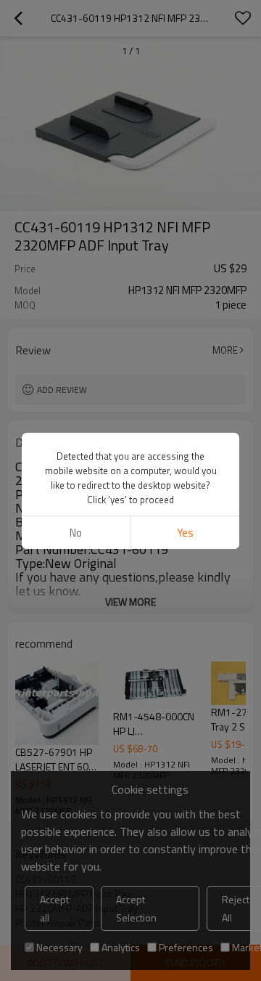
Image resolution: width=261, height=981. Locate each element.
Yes (185, 532)
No (76, 532)
